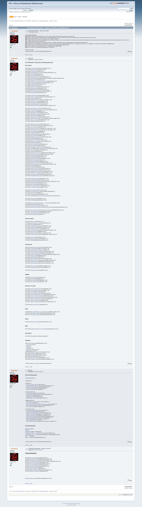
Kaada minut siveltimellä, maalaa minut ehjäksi (40, 210)
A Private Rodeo (34, 258)
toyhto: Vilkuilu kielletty (30, 420)
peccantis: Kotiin (29, 393)
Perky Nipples (33, 266)
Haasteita (30, 370)
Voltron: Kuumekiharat (35, 301)
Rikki (27, 347)
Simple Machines (77, 503)
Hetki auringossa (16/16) (35, 108)
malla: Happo (28, 395)
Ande (31, 356)
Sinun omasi (33, 237)
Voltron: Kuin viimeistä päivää (37, 298)
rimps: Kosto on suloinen (31, 416)
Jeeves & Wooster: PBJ (35, 288)
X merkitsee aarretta (34, 187)
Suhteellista (33, 182)
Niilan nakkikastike (34, 184)
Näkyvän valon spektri (35, 124)
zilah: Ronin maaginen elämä (32, 388)
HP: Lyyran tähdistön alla (35, 465)
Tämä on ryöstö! (34, 96)
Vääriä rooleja (33, 170)
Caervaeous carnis (34, 174)
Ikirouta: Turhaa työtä (30, 389)
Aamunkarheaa (33, 214)
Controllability (33, 248)
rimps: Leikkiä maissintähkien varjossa (34, 405)
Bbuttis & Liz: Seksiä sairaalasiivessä (38, 81)
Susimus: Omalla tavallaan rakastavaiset (34, 417)
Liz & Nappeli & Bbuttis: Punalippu (38, 82)
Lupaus (32, 75)
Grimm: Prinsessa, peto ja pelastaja (38, 294)
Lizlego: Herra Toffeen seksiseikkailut (33, 413)
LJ (29, 54)
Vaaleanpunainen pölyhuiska (37, 72)
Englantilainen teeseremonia (36, 171)
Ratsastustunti (33, 95)
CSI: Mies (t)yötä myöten (35, 290)
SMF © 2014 (70, 503)
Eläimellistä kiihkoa (29, 428)
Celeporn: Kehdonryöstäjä (31, 411)
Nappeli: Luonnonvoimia (31, 415)
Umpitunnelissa (33, 261)
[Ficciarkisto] (10, 47)
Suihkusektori (33, 115)
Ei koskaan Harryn (34, 131)
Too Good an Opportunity (36, 230)
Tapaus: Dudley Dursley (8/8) (42, 195)
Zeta (31, 165)
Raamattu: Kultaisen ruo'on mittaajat (38, 329)
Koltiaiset (32, 240)
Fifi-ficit (26, 54)
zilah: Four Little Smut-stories (32, 421)
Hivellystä (32, 227)
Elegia (31, 157)
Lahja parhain (33, 102)
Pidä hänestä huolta (34, 162)
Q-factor (32, 98)
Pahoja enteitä (33, 79)
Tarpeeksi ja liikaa (34, 270)
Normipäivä (33, 71)
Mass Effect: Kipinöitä (35, 313)
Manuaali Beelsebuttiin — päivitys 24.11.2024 (38, 30)
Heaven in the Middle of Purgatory (38, 254)
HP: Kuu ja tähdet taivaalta (35, 463)
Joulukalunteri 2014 (29, 433)
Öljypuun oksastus (34, 160)
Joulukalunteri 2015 (29, 434)
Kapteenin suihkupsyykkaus (36, 99)
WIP (55, 128)
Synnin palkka (33, 280)
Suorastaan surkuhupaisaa (31, 349)
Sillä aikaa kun (33, 231)
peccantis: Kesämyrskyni (31, 384)
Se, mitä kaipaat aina (35, 191)
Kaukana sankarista (34, 228)
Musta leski (33, 145)
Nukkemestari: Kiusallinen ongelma (33, 394)
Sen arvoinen (33, 281)
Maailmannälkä (33, 180)
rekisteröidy (28, 8)
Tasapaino (32, 233)
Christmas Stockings (35, 253)
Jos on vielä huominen (35, 185)
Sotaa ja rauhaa (34, 117)
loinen (27, 345)
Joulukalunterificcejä (35, 78)
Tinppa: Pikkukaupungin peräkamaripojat (34, 418)
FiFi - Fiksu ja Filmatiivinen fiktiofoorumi (26, 3)
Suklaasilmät (33, 92)
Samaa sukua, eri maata (35, 223)
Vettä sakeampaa (34, 91)
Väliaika (32, 278)
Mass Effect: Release (35, 314)
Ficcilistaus (30, 58)
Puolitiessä (32, 167)
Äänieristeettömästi (34, 357)
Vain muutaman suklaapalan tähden (38, 129)
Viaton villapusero (34, 238)
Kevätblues (33, 353)
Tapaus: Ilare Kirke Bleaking (36, 260)
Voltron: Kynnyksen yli (35, 300)
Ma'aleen (32, 354)
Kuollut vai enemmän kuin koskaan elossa (39, 207)
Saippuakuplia (33, 88)
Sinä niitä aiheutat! (34, 139)
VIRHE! (32, 150)
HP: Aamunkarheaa (34, 467)
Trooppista (32, 132)
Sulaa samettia (33, 161)
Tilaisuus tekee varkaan (35, 234)
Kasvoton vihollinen (34, 128)
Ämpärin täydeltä (34, 155)
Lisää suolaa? (33, 267)
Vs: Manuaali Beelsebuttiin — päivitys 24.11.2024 (39, 448)
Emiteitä (32, 138)
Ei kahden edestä (34, 359)
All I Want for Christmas (35, 105)
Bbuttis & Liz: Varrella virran (36, 141)
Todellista (32, 142)
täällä (32, 49)
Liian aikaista (33, 190)
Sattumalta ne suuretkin (35, 114)
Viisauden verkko (34, 86)
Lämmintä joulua (34, 257)
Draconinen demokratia (35, 158)
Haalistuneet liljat (34, 112)
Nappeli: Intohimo (29, 396)
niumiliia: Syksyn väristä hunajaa (32, 397)
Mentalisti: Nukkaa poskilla (36, 297)
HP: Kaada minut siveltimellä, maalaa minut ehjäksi (40, 461)
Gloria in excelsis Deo (35, 168)
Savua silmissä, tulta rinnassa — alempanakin (40, 202)
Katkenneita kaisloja (35, 76)
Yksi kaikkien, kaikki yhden (36, 147)
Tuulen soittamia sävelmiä (36, 134)
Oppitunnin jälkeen (34, 352)
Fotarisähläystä (33, 336)
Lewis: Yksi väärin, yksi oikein (37, 296)
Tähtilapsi (32, 85)
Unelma (32, 151)
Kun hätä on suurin (34, 101)
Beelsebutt (14, 31)
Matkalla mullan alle (30, 350)
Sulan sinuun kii (34, 127)
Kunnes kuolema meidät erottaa (37, 251)
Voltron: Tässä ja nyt (34, 304)
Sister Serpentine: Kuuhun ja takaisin (33, 401)
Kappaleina (33, 343)
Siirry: (119, 494)
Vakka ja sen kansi (34, 119)
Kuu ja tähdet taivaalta (35, 211)
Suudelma (28, 348)
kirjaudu (23, 8)
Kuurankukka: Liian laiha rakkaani (33, 412)
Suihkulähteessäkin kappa (36, 175)
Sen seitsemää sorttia (35, 144)
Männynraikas (33, 69)
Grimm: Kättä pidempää (35, 293)
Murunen (32, 221)
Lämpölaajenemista (34, 178)
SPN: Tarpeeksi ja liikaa (34, 457)
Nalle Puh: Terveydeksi (35, 321)
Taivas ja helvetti (29, 344)
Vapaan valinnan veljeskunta (36, 250)
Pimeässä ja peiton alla (35, 137)
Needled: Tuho (29, 402)
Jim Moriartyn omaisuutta (36, 225)
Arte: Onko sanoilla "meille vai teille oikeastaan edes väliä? (37, 404)
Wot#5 (26, 437)
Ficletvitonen (28, 431)
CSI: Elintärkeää (34, 291)
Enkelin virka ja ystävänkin (36, 247)
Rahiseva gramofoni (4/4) (42, 148)
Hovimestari (33, 68)
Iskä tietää (32, 104)
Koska (31, 224)
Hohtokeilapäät (33, 200)
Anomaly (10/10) (40, 118)
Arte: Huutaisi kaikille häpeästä (32, 410)
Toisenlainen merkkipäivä (36, 172)
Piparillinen (33, 121)
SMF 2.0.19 (65, 503)
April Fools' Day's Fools (35, 152)
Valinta (32, 74)
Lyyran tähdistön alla (35, 212)
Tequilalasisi (33, 198)
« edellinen (126, 23)
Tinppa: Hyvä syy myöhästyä (32, 386)
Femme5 (27, 430)
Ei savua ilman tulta (34, 154)
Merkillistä (32, 204)
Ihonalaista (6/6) (40, 125)
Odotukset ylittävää (34, 89)
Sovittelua (32, 84)
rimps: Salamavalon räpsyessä (32, 385)
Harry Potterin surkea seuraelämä (38, 181)
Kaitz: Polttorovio (29, 406)
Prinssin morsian (34, 194)
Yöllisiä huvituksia (34, 277)
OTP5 (26, 436)
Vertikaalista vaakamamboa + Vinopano (39, 109)
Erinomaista (33, 255)
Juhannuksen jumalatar (35, 205)
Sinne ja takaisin (34, 263)
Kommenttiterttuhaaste (30, 378)
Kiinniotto (32, 192)
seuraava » (131, 23)
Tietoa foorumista (129, 11)
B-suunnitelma (33, 135)
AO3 (31, 54)
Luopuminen (33, 111)
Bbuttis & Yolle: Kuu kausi (36, 164)
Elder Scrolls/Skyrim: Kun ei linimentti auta (39, 311)
